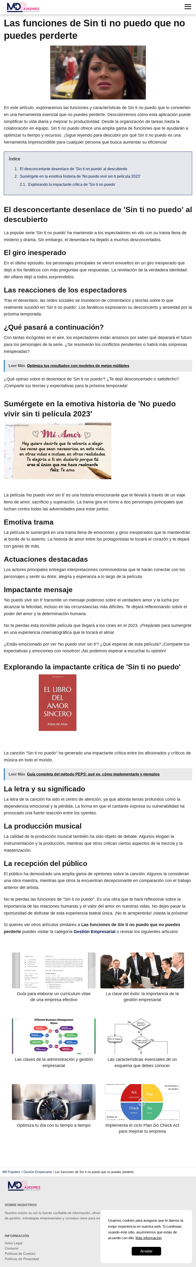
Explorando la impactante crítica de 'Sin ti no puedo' (72, 184)
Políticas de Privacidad (22, 1259)
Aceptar (146, 1251)
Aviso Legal (13, 1243)
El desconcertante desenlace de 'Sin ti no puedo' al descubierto (73, 169)
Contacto (11, 1248)
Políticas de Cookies (20, 1253)
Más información (149, 1238)
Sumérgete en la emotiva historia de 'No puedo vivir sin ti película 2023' (80, 176)
